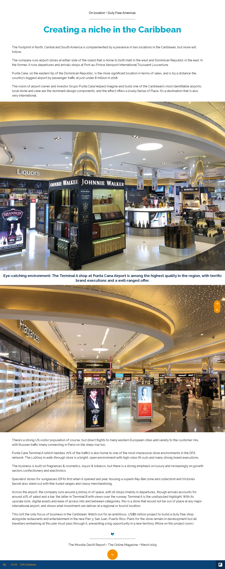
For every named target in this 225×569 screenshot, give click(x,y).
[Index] (4, 564)
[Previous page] (217, 310)
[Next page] (217, 303)
